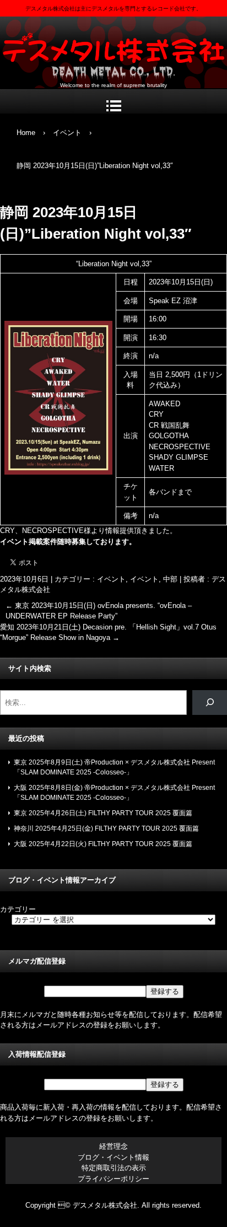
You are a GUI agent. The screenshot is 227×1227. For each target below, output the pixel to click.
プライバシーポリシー (113, 1179)
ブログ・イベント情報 (113, 1157)
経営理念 (113, 1146)
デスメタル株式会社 (113, 50)
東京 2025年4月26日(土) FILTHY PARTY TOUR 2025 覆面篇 (103, 813)
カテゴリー (18, 909)
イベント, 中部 (153, 579)
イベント (111, 579)
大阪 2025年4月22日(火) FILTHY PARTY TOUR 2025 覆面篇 (103, 844)
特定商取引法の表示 (114, 1168)
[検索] (209, 702)
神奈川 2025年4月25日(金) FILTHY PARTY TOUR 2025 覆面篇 (106, 828)
